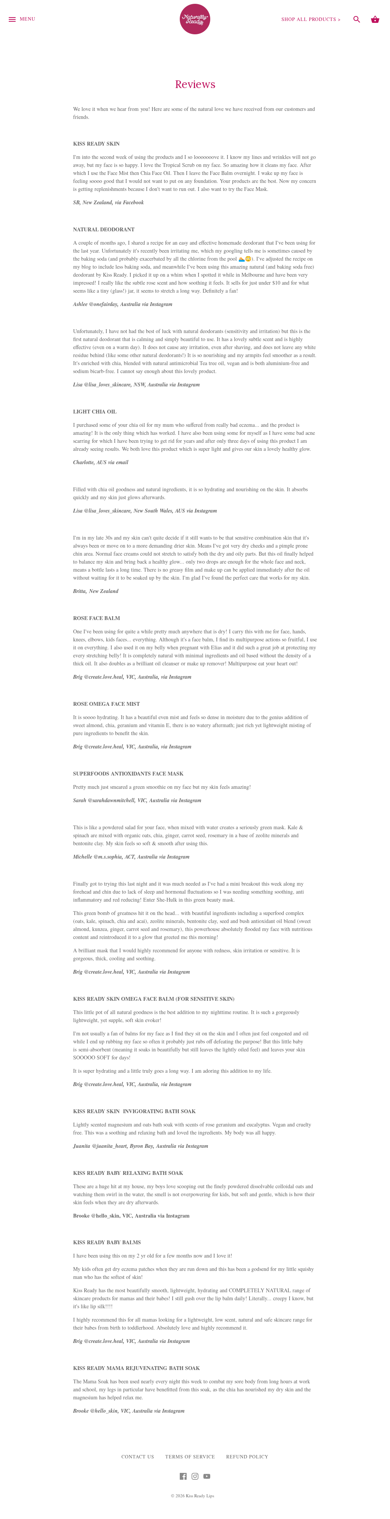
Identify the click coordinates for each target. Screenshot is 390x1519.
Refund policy (247, 1456)
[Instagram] (195, 1478)
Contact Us (137, 1456)
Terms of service (190, 1456)
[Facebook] (183, 1478)
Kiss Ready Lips (200, 1495)
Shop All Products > (311, 19)
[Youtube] (206, 1478)
